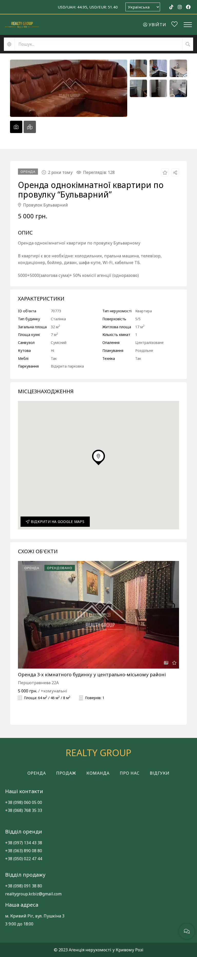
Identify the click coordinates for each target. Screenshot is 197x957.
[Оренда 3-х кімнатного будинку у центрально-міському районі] (98, 615)
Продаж (66, 773)
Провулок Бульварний (45, 205)
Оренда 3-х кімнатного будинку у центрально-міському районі (92, 674)
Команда (98, 773)
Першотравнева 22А (38, 683)
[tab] (16, 127)
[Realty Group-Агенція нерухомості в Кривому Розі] (22, 24)
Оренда (36, 773)
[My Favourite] (174, 25)
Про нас (130, 773)
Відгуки (160, 773)
